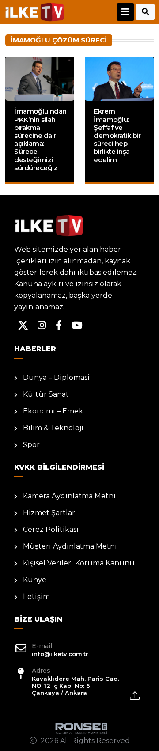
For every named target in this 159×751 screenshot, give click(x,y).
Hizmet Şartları (50, 512)
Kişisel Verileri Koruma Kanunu (79, 563)
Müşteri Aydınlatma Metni (70, 546)
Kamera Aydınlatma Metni (69, 496)
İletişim (36, 596)
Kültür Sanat (46, 394)
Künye (34, 580)
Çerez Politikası (51, 529)
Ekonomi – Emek (53, 411)
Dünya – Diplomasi (56, 377)
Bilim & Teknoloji (53, 428)
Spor (31, 444)
